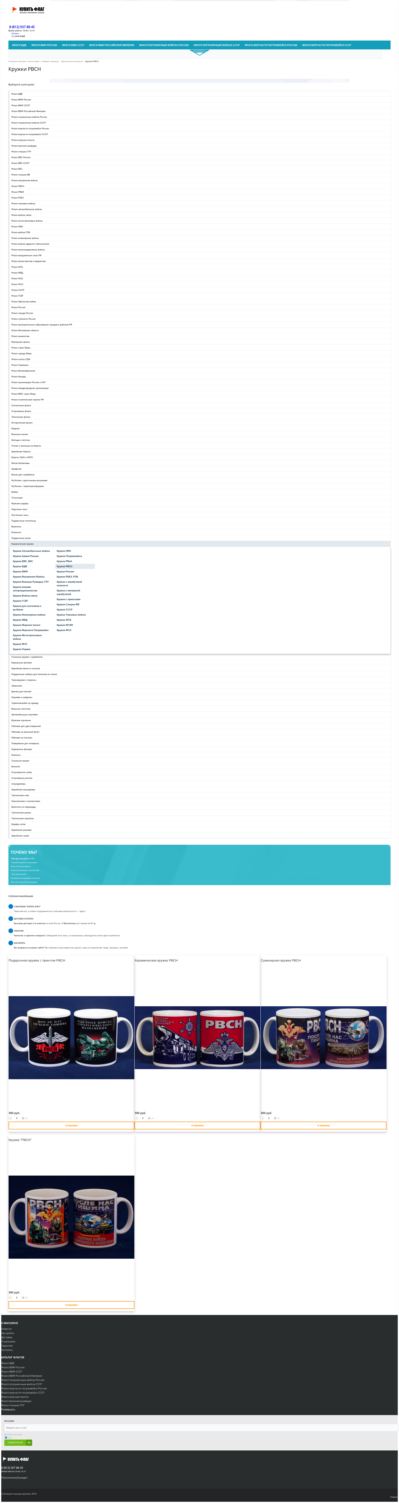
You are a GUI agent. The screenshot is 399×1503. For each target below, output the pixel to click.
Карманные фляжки (21, 662)
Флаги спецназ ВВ (20, 174)
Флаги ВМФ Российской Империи (28, 111)
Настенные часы (19, 514)
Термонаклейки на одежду (24, 702)
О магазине (8, 1341)
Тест (10, 1437)
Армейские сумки (20, 835)
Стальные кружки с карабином (27, 656)
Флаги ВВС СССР (20, 162)
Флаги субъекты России (23, 318)
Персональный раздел (14, 1477)
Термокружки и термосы (23, 679)
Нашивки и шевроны (21, 697)
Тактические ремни (21, 812)
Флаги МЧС (17, 266)
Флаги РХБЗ (17, 197)
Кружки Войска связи (25, 595)
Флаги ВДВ (16, 93)
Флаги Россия (18, 307)
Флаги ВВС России (20, 157)
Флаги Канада (18, 376)
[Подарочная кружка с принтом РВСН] (71, 1038)
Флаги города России (22, 312)
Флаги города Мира (21, 353)
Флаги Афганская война (23, 301)
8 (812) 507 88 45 (22, 27)
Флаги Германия (19, 364)
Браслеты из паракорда (23, 806)
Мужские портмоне (21, 720)
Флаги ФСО (17, 284)
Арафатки (16, 468)
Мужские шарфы (20, 503)
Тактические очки (20, 795)
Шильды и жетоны (20, 439)
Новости (6, 1329)
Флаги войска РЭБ (20, 232)
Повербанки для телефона (25, 743)
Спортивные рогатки (21, 777)
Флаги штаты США (20, 359)
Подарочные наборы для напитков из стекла (34, 674)
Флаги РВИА (17, 191)
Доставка (6, 1337)
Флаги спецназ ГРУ (21, 151)
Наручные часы (19, 509)
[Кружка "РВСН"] (71, 1217)
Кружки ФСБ (64, 619)
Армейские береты (21, 451)
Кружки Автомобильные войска (31, 551)
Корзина (15, 33)
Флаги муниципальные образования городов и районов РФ (41, 324)
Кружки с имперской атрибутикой (68, 592)
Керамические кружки (22, 543)
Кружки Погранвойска (69, 556)
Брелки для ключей (21, 691)
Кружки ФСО (64, 630)
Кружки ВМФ (20, 571)
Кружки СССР (64, 609)
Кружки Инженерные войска (29, 614)
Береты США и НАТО (22, 457)
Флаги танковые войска (23, 203)
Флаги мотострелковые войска (27, 220)
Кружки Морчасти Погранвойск (31, 630)
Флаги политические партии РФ (27, 399)
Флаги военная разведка (24, 145)
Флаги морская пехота (22, 139)
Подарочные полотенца (23, 520)
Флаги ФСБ (17, 278)
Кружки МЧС (20, 644)
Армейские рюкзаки (21, 829)
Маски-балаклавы (20, 462)
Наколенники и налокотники (25, 800)
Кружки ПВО (64, 551)
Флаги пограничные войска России (29, 116)
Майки (14, 491)
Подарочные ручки (21, 537)
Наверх (394, 1496)
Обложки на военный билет (25, 731)
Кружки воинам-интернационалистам (25, 588)
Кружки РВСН (64, 566)
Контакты (7, 1350)
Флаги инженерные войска (25, 237)
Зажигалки (16, 685)
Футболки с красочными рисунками (29, 480)
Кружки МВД (20, 619)
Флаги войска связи (21, 214)
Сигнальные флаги (21, 405)
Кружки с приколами (68, 599)
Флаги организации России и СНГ (28, 382)
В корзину (71, 1125)
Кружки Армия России (25, 556)
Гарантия (6, 1345)
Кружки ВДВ (20, 566)
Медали (15, 428)
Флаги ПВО (17, 226)
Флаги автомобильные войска (26, 209)
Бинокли (15, 766)
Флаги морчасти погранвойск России (30, 128)
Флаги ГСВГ (17, 295)
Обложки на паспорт (21, 737)
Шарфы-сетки (18, 824)
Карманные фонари (21, 749)
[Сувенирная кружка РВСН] (324, 1038)
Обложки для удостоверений (26, 725)
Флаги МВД (17, 272)
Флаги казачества (20, 336)
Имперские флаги (20, 341)
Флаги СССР (17, 289)
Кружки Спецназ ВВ (68, 604)
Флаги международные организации (30, 387)
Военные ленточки (20, 708)
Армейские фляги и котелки (25, 668)
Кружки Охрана (21, 649)
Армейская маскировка (23, 789)
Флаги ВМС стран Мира (23, 393)
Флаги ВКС (16, 168)
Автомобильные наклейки (24, 714)
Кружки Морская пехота (26, 625)
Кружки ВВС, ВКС (23, 561)
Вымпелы (16, 526)
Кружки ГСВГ (20, 600)
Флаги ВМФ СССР (20, 105)
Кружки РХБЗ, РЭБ (67, 576)
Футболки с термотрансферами (27, 486)
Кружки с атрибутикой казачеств (69, 583)
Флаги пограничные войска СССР (28, 122)
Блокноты (16, 532)
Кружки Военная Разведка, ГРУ (31, 581)
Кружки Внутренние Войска (28, 576)
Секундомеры (18, 783)
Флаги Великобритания (23, 370)
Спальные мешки (20, 760)
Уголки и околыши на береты (26, 445)
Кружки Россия (65, 571)
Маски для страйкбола (22, 474)
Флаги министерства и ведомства (28, 261)
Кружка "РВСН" (20, 1139)
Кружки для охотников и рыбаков (27, 607)
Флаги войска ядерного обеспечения (30, 243)
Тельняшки (17, 497)
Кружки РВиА (64, 561)
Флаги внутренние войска (24, 180)
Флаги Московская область (25, 330)
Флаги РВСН (17, 186)
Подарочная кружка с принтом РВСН (37, 960)
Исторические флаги (22, 422)
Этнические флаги (20, 416)
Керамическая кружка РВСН (156, 960)
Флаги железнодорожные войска (28, 249)
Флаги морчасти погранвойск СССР (29, 134)
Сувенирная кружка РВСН (281, 960)
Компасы (16, 754)
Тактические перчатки (22, 818)
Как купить (7, 1333)
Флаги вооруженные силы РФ (26, 255)
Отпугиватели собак (21, 772)
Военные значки (19, 434)
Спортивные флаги (21, 411)
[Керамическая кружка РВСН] (197, 1038)
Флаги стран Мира (20, 347)
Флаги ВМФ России (21, 99)
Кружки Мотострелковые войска (27, 636)
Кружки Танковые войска (71, 614)
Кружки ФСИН (65, 625)
